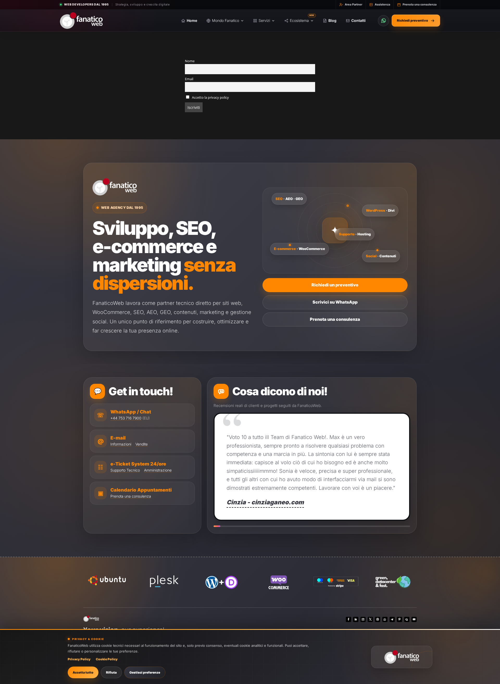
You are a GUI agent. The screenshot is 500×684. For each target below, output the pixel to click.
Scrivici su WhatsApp (335, 302)
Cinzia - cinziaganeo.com (265, 502)
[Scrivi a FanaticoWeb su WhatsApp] (383, 20)
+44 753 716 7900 (125, 418)
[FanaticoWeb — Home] (81, 20)
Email (189, 79)
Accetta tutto (83, 672)
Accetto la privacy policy (210, 97)
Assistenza (382, 4)
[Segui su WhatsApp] (385, 619)
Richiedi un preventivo (334, 284)
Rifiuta (111, 672)
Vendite (141, 444)
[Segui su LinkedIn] (355, 619)
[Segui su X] (370, 619)
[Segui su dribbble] (377, 619)
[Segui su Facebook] (348, 619)
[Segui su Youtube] (414, 619)
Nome (190, 61)
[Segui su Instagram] (363, 619)
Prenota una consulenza (419, 4)
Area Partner (353, 4)
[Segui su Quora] (406, 619)
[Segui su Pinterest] (399, 619)
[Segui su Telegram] (392, 619)
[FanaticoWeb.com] (401, 657)
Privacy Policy (79, 659)
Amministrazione (158, 470)
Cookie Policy (107, 659)
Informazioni (120, 444)
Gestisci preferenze (144, 672)
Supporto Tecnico (125, 470)
